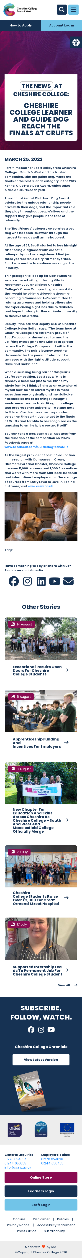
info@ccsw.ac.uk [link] (18, 1167)
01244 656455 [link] (52, 1163)
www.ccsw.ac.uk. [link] (41, 486)
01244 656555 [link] (15, 1163)
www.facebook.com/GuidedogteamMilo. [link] (37, 447)
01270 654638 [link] (52, 1159)
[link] (76, 42)
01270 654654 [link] (16, 1159)
